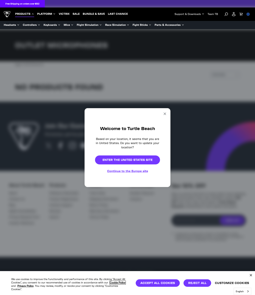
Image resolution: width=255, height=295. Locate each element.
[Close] (251, 275)
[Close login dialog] (162, 234)
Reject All (197, 283)
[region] (127, 283)
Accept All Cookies (157, 283)
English (240, 291)
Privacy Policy (25, 286)
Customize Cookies (232, 283)
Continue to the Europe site (127, 171)
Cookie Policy (117, 282)
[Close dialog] (165, 113)
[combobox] (242, 291)
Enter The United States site (127, 160)
